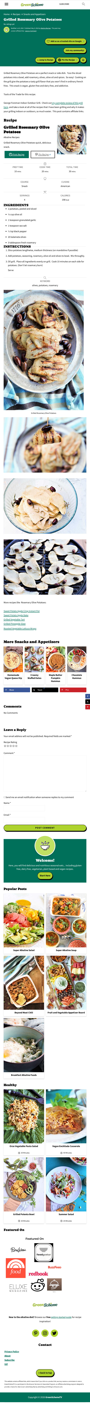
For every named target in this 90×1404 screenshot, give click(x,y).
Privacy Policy (11, 1351)
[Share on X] (87, 701)
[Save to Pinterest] (87, 707)
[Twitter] (54, 1333)
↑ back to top (45, 1373)
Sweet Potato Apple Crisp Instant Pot (22, 611)
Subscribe (9, 1360)
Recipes (16, 14)
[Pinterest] (35, 1333)
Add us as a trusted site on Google (66, 41)
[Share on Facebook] (87, 696)
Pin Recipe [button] (43, 154)
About (7, 1356)
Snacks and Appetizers (34, 14)
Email (7, 815)
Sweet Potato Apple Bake (16, 615)
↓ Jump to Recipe (45, 59)
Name (7, 803)
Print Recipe (18, 154)
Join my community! (75, 50)
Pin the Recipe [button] (68, 59)
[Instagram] (45, 1333)
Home (7, 14)
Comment (9, 753)
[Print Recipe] (83, 60)
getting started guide (61, 1317)
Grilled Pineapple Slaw (15, 623)
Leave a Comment (30, 31)
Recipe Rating (10, 742)
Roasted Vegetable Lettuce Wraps (20, 628)
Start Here (45, 875)
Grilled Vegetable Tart (14, 619)
